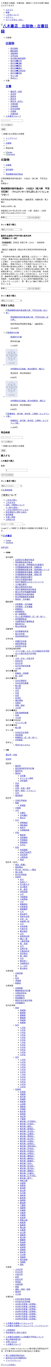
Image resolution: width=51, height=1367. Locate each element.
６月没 (23, 1072)
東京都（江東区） (27, 1173)
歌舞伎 (18, 983)
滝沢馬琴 (24, 855)
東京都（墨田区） (27, 1136)
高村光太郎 (24, 916)
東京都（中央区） (27, 1124)
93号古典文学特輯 (22, 1299)
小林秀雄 (24, 899)
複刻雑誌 (19, 867)
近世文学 (19, 661)
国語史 (18, 773)
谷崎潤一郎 (24, 921)
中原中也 (24, 929)
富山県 (23, 1190)
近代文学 (19, 663)
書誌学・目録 (16, 92)
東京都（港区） (26, 1126)
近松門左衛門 (25, 852)
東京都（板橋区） (27, 1161)
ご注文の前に (11, 500)
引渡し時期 (10, 517)
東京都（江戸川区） (28, 1176)
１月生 (23, 1028)
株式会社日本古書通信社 (16, 1358)
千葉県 (23, 1119)
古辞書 (23, 776)
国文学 (13, 99)
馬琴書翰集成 (21, 619)
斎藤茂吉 (24, 904)
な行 (22, 924)
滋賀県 (23, 1208)
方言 (17, 793)
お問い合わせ (11, 1342)
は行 (22, 934)
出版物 (10, 43)
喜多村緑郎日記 (21, 636)
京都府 (23, 1210)
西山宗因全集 (21, 626)
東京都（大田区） (27, 1141)
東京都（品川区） (27, 1139)
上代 (17, 810)
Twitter (8, 540)
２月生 (23, 1030)
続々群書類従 (21, 614)
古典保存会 (20, 995)
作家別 (18, 877)
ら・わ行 (24, 966)
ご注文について (12, 15)
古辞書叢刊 (20, 1003)
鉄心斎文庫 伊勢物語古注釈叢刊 (29, 565)
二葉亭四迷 (24, 941)
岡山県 (23, 1228)
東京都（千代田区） (28, 1121)
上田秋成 (24, 857)
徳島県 (23, 1235)
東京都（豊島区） (27, 1156)
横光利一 (24, 961)
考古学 (18, 688)
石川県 (23, 1193)
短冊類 (23, 1023)
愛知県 (23, 1203)
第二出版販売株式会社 (15, 1355)
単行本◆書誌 (16, 68)
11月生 (23, 1052)
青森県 (23, 1094)
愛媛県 (23, 1240)
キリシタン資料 (26, 778)
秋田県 (23, 1102)
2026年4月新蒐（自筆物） (26, 1309)
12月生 (23, 1055)
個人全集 (19, 872)
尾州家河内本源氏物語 (24, 594)
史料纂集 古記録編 (23, 604)
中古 (17, 820)
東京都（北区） (26, 1163)
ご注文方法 (10, 502)
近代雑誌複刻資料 (18, 58)
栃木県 (23, 1112)
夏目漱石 (24, 931)
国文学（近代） (17, 101)
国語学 (13, 96)
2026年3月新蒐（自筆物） (26, 1307)
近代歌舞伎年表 (21, 631)
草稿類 (23, 1010)
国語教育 (19, 796)
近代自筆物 (15, 109)
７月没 (23, 1074)
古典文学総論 (21, 800)
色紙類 (23, 1020)
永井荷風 (24, 926)
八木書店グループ (13, 1344)
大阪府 (23, 1213)
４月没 (23, 1067)
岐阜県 (23, 1198)
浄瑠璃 (18, 981)
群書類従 (19, 609)
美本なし (14, 78)
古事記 (23, 813)
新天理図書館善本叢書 (24, 597)
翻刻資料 (14, 51)
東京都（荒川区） (27, 1168)
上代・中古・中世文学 (24, 658)
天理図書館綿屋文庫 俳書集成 (28, 567)
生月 (17, 1025)
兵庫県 (23, 1215)
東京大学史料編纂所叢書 (25, 592)
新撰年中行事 (16, 337)
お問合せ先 (10, 520)
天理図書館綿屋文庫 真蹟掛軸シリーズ (32, 570)
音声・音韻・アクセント (25, 791)
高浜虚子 (24, 914)
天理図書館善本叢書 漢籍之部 (28, 575)
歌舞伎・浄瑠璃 (21, 673)
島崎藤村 (24, 909)
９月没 (23, 1079)
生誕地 (18, 1089)
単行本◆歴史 (16, 66)
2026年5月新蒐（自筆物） (26, 1311)
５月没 (23, 1070)
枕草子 (23, 828)
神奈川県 (24, 1181)
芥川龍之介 (24, 884)
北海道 (23, 1092)
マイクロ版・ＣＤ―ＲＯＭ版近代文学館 (32, 651)
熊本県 (23, 1252)
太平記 (23, 845)
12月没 (23, 1087)
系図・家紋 (20, 705)
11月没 (23, 1084)
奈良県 (23, 1218)
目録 (17, 715)
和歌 (17, 803)
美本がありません (22, 745)
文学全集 (14, 56)
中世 (17, 693)
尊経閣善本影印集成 (14, 174)
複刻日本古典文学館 (23, 1000)
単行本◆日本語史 (18, 71)
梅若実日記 (20, 624)
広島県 (23, 1230)
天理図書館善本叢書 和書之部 (28, 572)
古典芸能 (14, 104)
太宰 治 (24, 919)
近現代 (18, 698)
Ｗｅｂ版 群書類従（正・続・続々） (30, 616)
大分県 (23, 1255)
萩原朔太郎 (24, 936)
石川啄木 (24, 887)
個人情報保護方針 (13, 1339)
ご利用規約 (10, 1330)
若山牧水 (24, 968)
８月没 (23, 1077)
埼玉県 (23, 1116)
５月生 (23, 1037)
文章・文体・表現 (22, 788)
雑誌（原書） (21, 865)
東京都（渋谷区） (27, 1149)
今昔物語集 (24, 830)
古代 (17, 691)
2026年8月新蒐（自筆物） (26, 1319)
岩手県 (23, 1097)
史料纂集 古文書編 (23, 607)
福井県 (23, 1195)
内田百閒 (24, 892)
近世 (17, 695)
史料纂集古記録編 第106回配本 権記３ (28, 401)
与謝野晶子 (24, 963)
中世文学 (19, 1274)
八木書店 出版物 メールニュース (19, 1323)
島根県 (23, 1225)
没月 (17, 1057)
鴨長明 (23, 835)
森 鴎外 (24, 956)
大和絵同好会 (21, 993)
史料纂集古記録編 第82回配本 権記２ (27, 369)
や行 (22, 958)
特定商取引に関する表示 (16, 512)
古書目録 (14, 114)
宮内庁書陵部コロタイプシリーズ (29, 582)
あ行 (22, 879)
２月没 (23, 1062)
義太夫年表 (20, 634)
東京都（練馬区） (27, 1158)
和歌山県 (24, 1220)
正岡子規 (24, 949)
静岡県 (23, 1200)
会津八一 (24, 882)
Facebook (9, 543)
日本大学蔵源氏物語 (23, 579)
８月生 (23, 1045)
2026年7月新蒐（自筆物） (26, 1316)
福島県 (23, 1107)
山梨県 (23, 1183)
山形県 (23, 1104)
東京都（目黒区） (27, 1144)
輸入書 (18, 686)
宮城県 (23, 1099)
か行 (22, 894)
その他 (18, 668)
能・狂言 (19, 676)
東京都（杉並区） (27, 1151)
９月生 (23, 1047)
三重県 (23, 1205)
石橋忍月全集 (21, 641)
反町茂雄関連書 (21, 713)
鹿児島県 (24, 1260)
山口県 (23, 1232)
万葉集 (18, 808)
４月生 (23, 1035)
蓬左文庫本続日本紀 (23, 587)
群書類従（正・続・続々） (26, 737)
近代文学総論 (21, 875)
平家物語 (24, 840)
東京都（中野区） (27, 1153)
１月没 (23, 1060)
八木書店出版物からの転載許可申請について (25, 1337)
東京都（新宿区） (27, 1129)
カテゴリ (9, 10)
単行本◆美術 (16, 73)
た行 (22, 912)
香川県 (23, 1237)
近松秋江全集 (21, 646)
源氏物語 (24, 825)
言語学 (13, 94)
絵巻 (17, 1277)
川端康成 (24, 897)
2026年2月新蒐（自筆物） (26, 1304)
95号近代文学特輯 (22, 1302)
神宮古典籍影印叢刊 (23, 577)
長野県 (23, 1186)
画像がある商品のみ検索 (13, 134)
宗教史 (18, 703)
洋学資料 (24, 781)
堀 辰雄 (24, 944)
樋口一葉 (24, 939)
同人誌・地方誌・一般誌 (25, 870)
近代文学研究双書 (22, 666)
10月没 (23, 1082)
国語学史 (19, 771)
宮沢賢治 (24, 954)
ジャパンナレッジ (13, 1360)
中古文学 (19, 1272)
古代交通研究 (21, 681)
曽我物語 (24, 842)
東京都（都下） (26, 1178)
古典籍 (13, 111)
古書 (8, 86)
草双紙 (18, 1282)
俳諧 (22, 860)
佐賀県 (23, 1247)
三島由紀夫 (24, 951)
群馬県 (23, 1114)
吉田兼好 (24, 837)
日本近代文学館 (21, 733)
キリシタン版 (21, 723)
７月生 (23, 1042)
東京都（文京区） (27, 1131)
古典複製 (14, 106)
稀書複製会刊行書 (22, 991)
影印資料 (14, 48)
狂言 (17, 978)
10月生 (23, 1050)
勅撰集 (23, 805)
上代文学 (19, 1269)
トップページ (11, 138)
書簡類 (23, 1013)
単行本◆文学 (16, 61)
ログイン (9, 17)
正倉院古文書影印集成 (24, 560)
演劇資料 (14, 53)
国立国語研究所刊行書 (24, 768)
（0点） (15, 20)
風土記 (23, 818)
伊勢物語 (24, 823)
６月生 (23, 1040)
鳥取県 (23, 1223)
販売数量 (9, 515)
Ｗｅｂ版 (14, 76)
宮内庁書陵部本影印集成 (25, 589)
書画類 (23, 1018)
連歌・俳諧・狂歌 (22, 1289)
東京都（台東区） (27, 1134)
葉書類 (23, 1015)
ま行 (22, 946)
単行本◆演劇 (16, 63)
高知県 (23, 1242)
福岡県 (23, 1245)
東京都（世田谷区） (28, 1146)
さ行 (22, 902)
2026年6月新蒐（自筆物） (26, 1314)
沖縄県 (23, 1262)
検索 (7, 12)
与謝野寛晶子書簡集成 (24, 621)
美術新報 (19, 735)
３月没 (23, 1065)
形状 (17, 1008)
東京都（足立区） (27, 1166)
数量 (3, 217)
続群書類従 (20, 612)
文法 (17, 783)
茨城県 (23, 1109)
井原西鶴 (24, 850)
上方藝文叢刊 (21, 584)
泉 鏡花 (24, 889)
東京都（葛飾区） (27, 1171)
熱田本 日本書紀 (22, 599)
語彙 (17, 786)
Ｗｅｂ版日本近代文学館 (25, 654)
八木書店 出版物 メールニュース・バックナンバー (27, 1326)
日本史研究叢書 (21, 683)
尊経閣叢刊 (20, 998)
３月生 (23, 1033)
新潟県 (23, 1188)
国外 (22, 1265)
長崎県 (23, 1250)
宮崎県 (23, 1257)
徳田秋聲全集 (21, 644)
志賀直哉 (24, 907)
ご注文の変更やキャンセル (17, 510)
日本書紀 (24, 815)
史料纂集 (19, 740)
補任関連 (19, 700)
